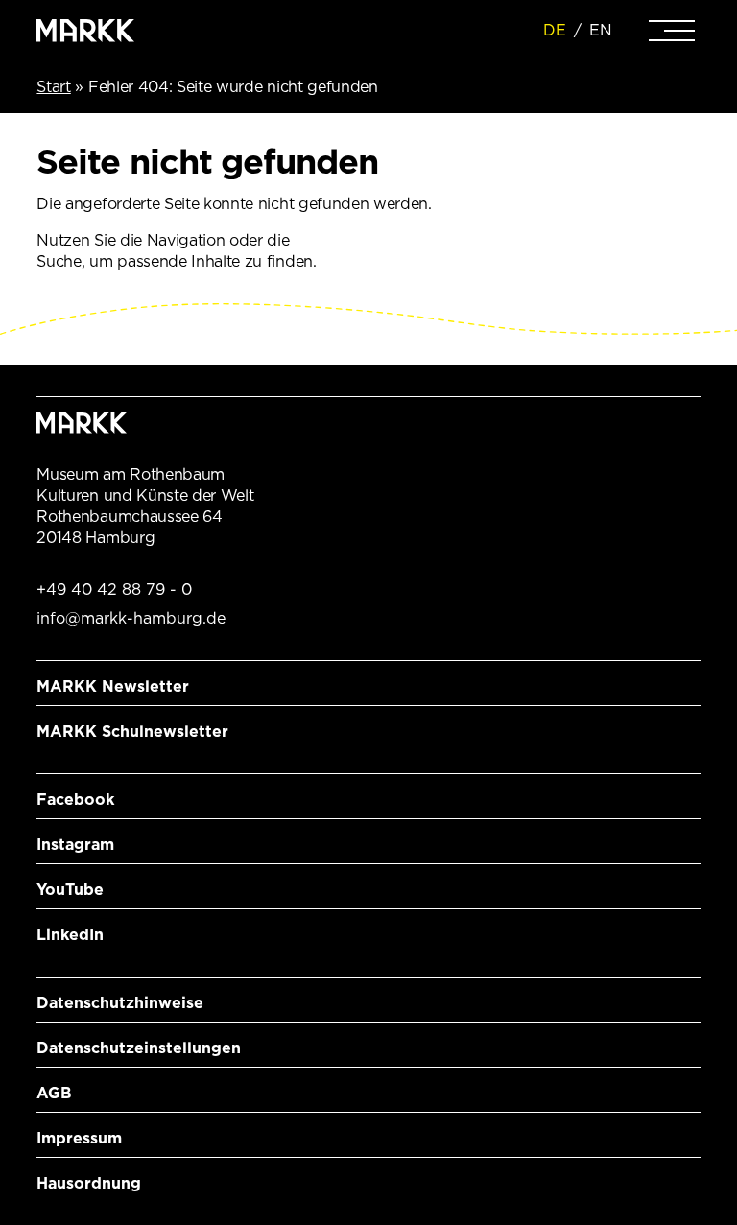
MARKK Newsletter (112, 686)
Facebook (75, 799)
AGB (54, 1093)
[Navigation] (672, 30)
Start (53, 87)
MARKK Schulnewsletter (132, 731)
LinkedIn (70, 935)
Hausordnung (88, 1183)
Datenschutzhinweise (119, 1003)
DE (554, 30)
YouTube (70, 890)
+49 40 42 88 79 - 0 (114, 589)
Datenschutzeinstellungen (138, 1048)
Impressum (79, 1138)
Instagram (75, 845)
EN (600, 30)
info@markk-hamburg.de (131, 618)
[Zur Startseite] (85, 30)
